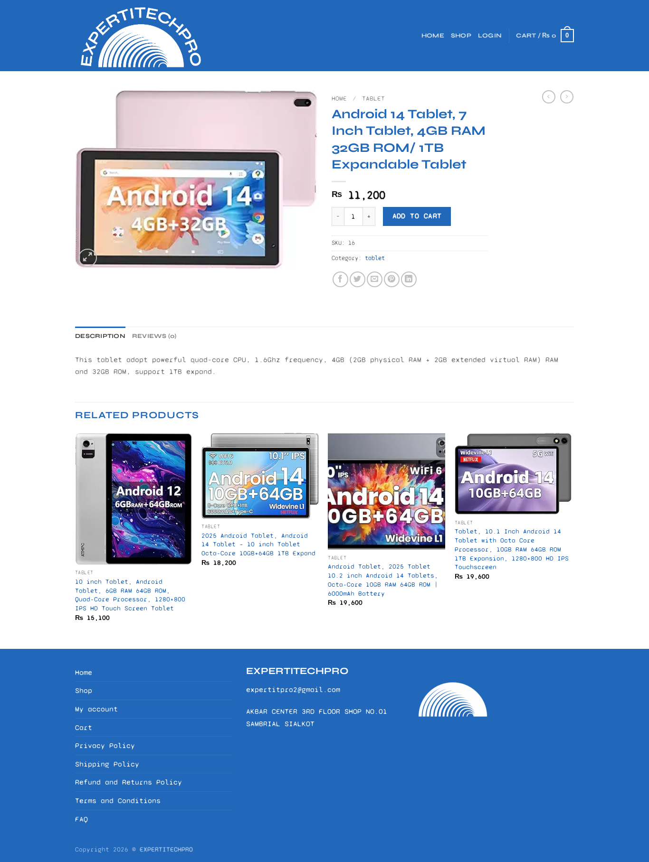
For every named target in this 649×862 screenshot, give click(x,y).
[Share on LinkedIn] (409, 279)
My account (96, 708)
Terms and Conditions (118, 800)
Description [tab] (100, 336)
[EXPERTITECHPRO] (146, 35)
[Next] (571, 540)
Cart (83, 727)
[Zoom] (87, 258)
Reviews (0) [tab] (154, 336)
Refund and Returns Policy (128, 782)
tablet (373, 98)
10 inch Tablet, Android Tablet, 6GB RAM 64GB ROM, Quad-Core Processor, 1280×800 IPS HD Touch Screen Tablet (130, 595)
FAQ (81, 819)
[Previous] (75, 540)
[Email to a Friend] (374, 279)
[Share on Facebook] (340, 279)
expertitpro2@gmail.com (293, 689)
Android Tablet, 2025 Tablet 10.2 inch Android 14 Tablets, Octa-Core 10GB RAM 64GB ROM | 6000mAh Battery (383, 579)
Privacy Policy (105, 745)
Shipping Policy (107, 763)
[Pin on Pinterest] (392, 279)
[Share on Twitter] (357, 279)
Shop (461, 35)
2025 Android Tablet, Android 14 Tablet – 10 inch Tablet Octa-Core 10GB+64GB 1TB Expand (258, 544)
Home (432, 35)
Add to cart (417, 216)
